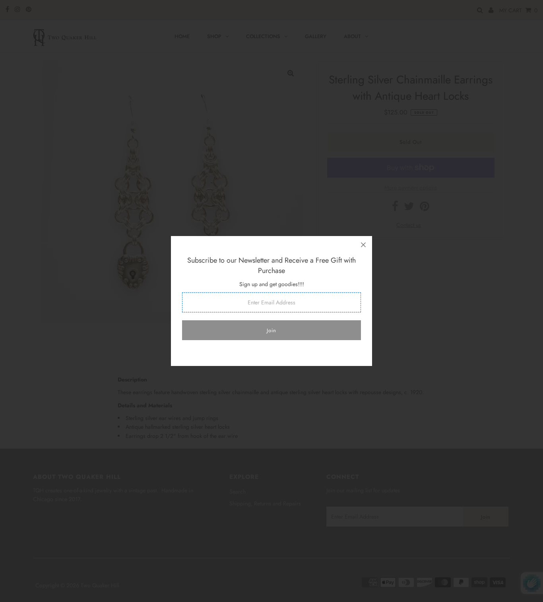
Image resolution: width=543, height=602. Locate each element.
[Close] (363, 245)
